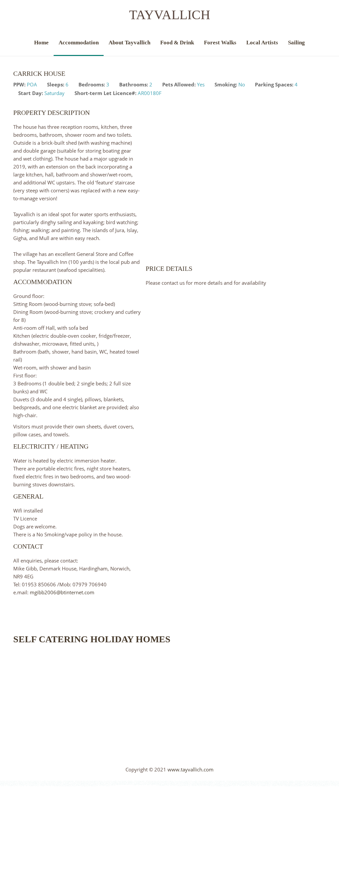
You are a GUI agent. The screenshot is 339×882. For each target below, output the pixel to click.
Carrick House (39, 73)
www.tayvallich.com (191, 769)
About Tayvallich (129, 42)
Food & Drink (177, 42)
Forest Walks (220, 42)
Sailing (296, 42)
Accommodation (79, 42)
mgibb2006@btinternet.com (62, 592)
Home (41, 42)
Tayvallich (169, 14)
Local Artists (262, 42)
